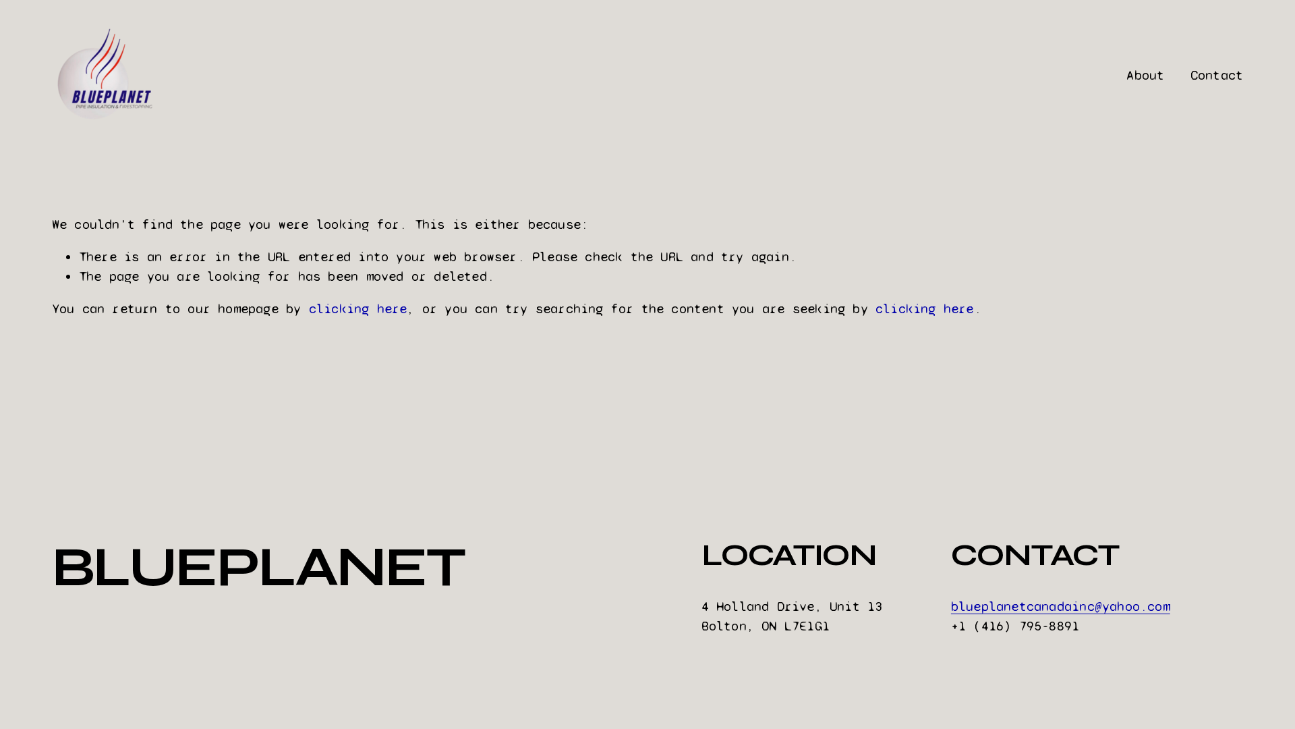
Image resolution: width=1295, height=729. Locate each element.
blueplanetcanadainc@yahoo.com (1060, 606)
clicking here (358, 308)
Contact (1216, 75)
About (1145, 75)
